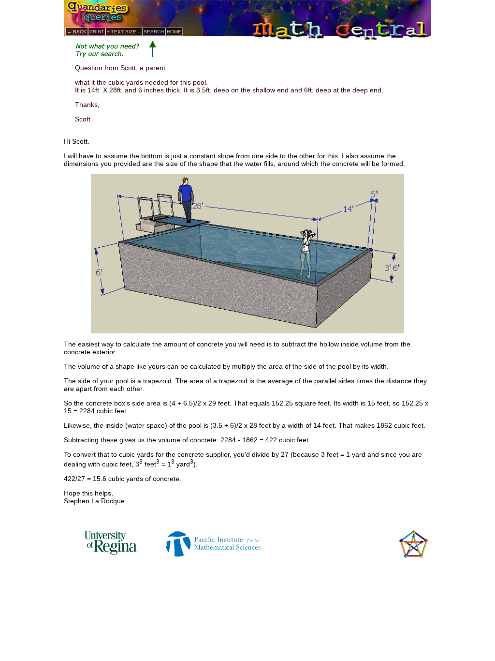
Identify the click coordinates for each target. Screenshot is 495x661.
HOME (174, 31)
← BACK (77, 31)
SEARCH (154, 31)
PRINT (96, 31)
